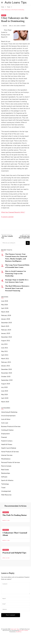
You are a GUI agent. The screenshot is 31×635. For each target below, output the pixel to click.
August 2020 (5, 384)
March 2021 (5, 359)
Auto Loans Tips (16, 2)
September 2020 (7, 380)
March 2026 (5, 312)
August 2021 (5, 341)
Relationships (5, 473)
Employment (5, 434)
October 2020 (5, 377)
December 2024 (6, 337)
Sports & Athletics (7, 480)
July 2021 (4, 344)
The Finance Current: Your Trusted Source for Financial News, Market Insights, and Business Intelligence (16, 257)
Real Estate (5, 470)
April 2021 (4, 355)
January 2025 (5, 333)
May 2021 (4, 351)
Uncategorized (6, 491)
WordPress (18, 632)
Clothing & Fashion (7, 430)
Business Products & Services (10, 426)
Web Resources (6, 495)
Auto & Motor (5, 419)
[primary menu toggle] (2, 2)
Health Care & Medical (8, 448)
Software (4, 477)
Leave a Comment (21, 26)
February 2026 (6, 315)
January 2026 (5, 319)
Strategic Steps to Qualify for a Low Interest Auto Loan (16, 281)
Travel (3, 15)
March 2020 (5, 402)
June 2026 (4, 301)
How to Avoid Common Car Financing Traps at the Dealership (15, 273)
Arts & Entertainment (8, 416)
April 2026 (4, 308)
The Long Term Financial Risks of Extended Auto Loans (17, 266)
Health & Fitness (6, 444)
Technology (5, 484)
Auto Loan (4, 423)
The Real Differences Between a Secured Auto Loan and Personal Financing (17, 288)
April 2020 (4, 398)
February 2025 (6, 330)
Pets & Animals (6, 466)
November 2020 (6, 373)
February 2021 (6, 362)
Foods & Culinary (6, 441)
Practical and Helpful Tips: (14, 552)
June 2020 (4, 391)
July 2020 (4, 387)
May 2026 (4, 305)
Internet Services (6, 455)
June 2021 (4, 348)
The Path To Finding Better (14, 515)
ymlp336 (5, 25)
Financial (4, 437)
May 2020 (4, 394)
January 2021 (5, 366)
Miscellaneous (5, 459)
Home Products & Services (10, 452)
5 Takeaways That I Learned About (14, 534)
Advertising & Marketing (9, 412)
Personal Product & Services (10, 462)
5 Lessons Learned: (7, 217)
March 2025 (5, 326)
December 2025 (6, 323)
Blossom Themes (23, 630)
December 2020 (6, 369)
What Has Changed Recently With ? (13, 212)
